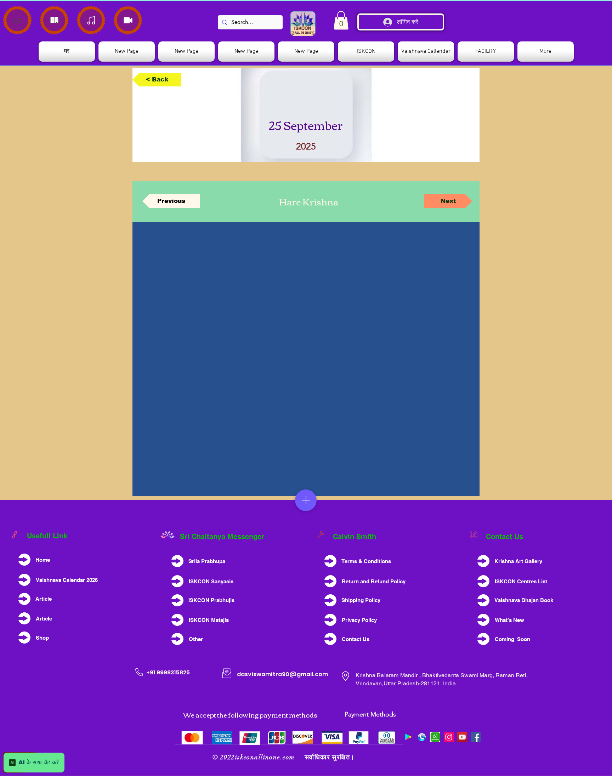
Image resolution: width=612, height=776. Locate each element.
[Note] (17, 20)
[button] (366, 51)
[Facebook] (476, 737)
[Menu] (306, 500)
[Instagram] (449, 737)
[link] (341, 20)
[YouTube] (462, 737)
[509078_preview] (422, 737)
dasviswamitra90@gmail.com (282, 674)
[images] (435, 737)
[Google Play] (408, 737)
